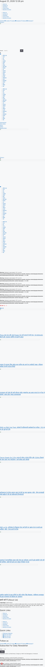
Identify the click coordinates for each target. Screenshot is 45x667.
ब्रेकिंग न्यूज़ (5, 55)
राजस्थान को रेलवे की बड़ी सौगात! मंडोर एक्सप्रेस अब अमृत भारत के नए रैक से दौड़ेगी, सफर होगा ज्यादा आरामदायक (22, 393)
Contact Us (5, 5)
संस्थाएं (4, 82)
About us (5, 4)
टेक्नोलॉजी (4, 80)
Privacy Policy (6, 8)
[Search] (21, 50)
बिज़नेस (4, 68)
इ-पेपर (4, 76)
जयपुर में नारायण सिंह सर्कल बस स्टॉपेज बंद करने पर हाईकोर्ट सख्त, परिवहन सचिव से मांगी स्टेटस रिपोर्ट (21, 365)
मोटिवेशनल (4, 77)
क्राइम (4, 65)
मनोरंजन (4, 70)
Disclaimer (5, 6)
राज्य (3, 59)
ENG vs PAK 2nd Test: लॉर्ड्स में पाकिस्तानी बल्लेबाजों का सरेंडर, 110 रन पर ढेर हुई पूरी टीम (22, 428)
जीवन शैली (4, 66)
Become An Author (7, 9)
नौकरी (4, 62)
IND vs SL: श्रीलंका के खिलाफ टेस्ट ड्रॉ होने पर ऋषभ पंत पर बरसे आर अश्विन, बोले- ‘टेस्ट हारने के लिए (21, 528)
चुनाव (4, 79)
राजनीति (4, 61)
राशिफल (4, 72)
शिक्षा (3, 63)
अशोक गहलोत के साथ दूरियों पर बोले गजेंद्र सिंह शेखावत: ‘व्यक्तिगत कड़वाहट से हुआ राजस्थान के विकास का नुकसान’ (22, 596)
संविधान (4, 75)
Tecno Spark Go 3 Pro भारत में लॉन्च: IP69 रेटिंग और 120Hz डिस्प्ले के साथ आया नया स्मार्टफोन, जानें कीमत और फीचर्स (22, 458)
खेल (3, 86)
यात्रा (4, 73)
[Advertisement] (22, 262)
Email (1, 649)
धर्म (3, 69)
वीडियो (4, 84)
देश (3, 58)
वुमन (3, 83)
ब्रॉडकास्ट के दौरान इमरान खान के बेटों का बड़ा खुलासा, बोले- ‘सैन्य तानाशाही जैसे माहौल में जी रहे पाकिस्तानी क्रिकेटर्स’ (22, 493)
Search (1, 50)
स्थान (4, 56)
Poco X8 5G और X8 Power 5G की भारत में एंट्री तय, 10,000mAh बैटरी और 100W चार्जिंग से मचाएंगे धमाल (21, 336)
